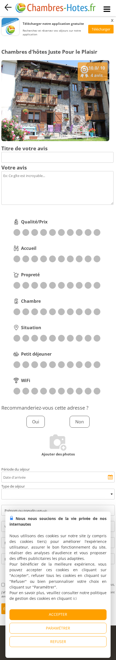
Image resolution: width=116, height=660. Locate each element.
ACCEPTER (58, 614)
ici (75, 598)
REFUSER (58, 641)
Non (79, 422)
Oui (35, 422)
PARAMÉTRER (58, 628)
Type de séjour (13, 486)
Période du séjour (15, 469)
